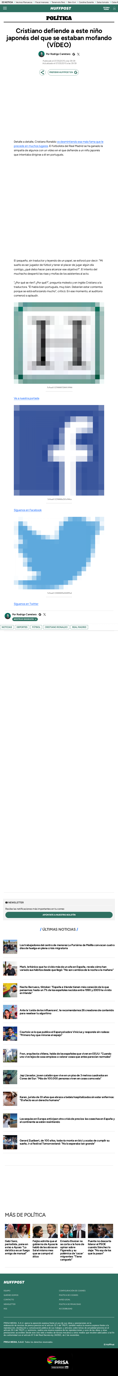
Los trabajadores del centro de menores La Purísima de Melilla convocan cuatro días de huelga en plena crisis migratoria (67, 946)
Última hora (106, 8)
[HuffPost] (14, 1282)
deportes (22, 627)
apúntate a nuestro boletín (59, 915)
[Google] (73, 54)
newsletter (10, 1304)
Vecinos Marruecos (24, 2)
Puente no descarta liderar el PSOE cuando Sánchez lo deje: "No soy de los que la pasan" (99, 1247)
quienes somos (11, 1295)
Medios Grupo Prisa (59, 1367)
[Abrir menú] (5, 8)
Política (59, 18)
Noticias (7, 627)
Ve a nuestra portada (26, 398)
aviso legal (64, 1300)
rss (5, 1309)
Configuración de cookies (72, 1291)
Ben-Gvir (72, 2)
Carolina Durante (86, 2)
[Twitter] (78, 54)
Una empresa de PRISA (59, 1360)
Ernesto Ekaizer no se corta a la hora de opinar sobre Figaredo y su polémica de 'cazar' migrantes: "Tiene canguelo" (72, 1250)
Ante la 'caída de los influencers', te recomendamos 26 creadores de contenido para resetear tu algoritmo (67, 1012)
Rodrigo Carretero (60, 54)
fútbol (36, 627)
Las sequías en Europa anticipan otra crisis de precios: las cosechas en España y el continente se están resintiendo (67, 1120)
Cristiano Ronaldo (56, 627)
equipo (7, 1291)
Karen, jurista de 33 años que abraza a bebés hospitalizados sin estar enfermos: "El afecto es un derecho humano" (67, 1098)
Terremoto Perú (58, 2)
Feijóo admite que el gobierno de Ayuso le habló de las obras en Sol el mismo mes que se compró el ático (45, 1248)
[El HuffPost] (60, 8)
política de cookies (68, 1295)
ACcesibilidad (65, 1309)
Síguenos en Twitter (26, 604)
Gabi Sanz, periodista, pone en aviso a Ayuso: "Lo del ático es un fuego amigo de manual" (17, 1247)
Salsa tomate (103, 2)
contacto (9, 1300)
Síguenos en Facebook (28, 510)
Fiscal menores (42, 2)
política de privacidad (70, 1304)
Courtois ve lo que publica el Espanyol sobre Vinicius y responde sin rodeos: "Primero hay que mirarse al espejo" (65, 1033)
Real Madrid (79, 627)
